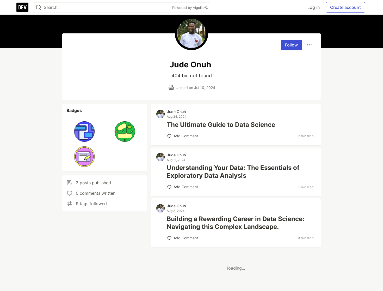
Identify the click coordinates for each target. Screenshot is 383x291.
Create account (345, 7)
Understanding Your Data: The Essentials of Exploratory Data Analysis (233, 171)
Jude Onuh (176, 111)
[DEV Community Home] (22, 7)
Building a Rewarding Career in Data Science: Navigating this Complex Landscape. (235, 222)
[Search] (38, 7)
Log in (313, 7)
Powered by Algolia (188, 7)
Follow (291, 44)
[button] (84, 131)
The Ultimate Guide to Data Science (221, 124)
